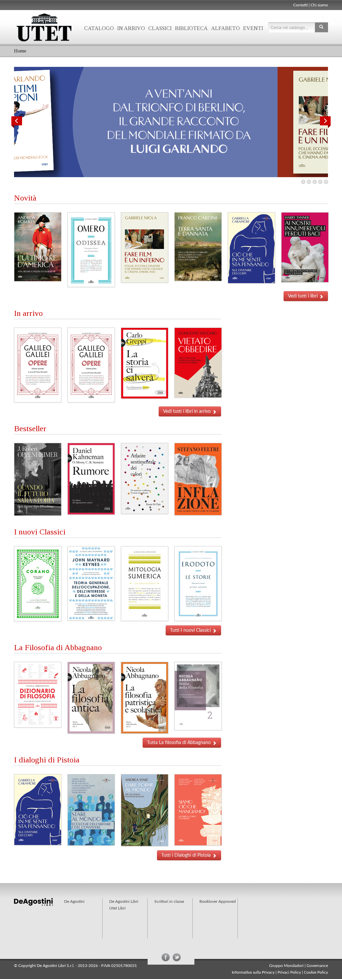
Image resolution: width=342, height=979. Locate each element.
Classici (160, 28)
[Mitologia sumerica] (144, 583)
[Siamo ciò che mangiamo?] (198, 810)
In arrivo (131, 28)
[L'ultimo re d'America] (37, 246)
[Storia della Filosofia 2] (198, 696)
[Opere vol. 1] (91, 365)
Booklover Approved (217, 901)
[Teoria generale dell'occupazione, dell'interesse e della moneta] (91, 583)
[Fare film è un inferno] (144, 247)
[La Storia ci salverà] (144, 363)
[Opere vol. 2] (37, 365)
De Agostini (74, 901)
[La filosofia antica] (91, 697)
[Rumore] (91, 478)
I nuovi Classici (39, 531)
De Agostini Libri (123, 901)
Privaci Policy (289, 972)
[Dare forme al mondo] (144, 810)
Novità (25, 198)
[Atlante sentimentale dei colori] (144, 478)
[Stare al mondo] (91, 810)
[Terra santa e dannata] (198, 246)
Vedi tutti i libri (303, 296)
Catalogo (99, 28)
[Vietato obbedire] (198, 362)
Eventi (253, 28)
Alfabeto (225, 28)
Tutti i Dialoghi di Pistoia (186, 855)
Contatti (300, 5)
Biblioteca (191, 28)
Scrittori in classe (169, 901)
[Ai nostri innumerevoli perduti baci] (305, 247)
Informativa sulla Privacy (253, 972)
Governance (317, 966)
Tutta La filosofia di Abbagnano (179, 742)
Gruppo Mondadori (286, 966)
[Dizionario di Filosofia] (37, 694)
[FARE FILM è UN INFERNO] (171, 122)
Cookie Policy (316, 972)
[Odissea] (91, 249)
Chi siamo (319, 5)
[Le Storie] (198, 583)
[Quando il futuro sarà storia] (37, 479)
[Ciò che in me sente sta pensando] (251, 247)
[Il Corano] (37, 583)
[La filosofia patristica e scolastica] (144, 697)
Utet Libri (44, 27)
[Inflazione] (198, 479)
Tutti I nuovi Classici (191, 630)
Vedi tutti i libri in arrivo (187, 411)
